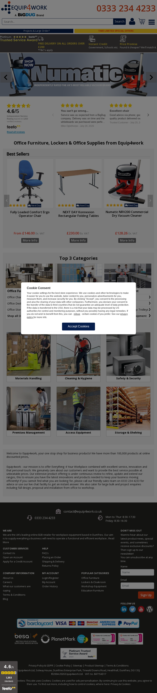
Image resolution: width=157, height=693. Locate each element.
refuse (77, 314)
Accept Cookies (78, 326)
